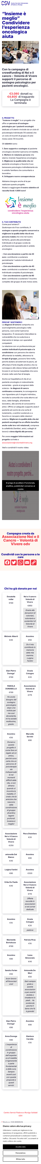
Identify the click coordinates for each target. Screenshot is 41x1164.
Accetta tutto (21, 1147)
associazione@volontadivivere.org (17, 442)
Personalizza (20, 1153)
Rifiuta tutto (20, 1159)
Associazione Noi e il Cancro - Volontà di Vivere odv (20, 540)
